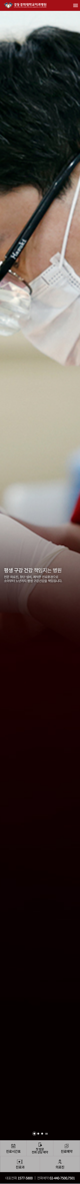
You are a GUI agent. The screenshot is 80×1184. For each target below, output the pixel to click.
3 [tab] (42, 1134)
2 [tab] (38, 1134)
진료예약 (66, 1151)
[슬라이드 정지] (46, 1134)
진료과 (20, 1167)
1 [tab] (34, 1134)
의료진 (60, 1167)
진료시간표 (13, 1151)
